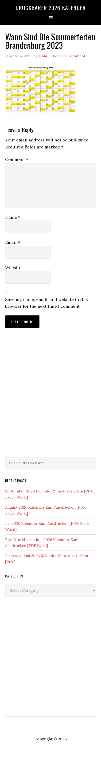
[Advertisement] (50, 397)
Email (12, 242)
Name (12, 217)
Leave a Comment (69, 56)
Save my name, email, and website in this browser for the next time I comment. (46, 303)
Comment (16, 159)
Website (13, 267)
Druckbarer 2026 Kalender (51, 7)
